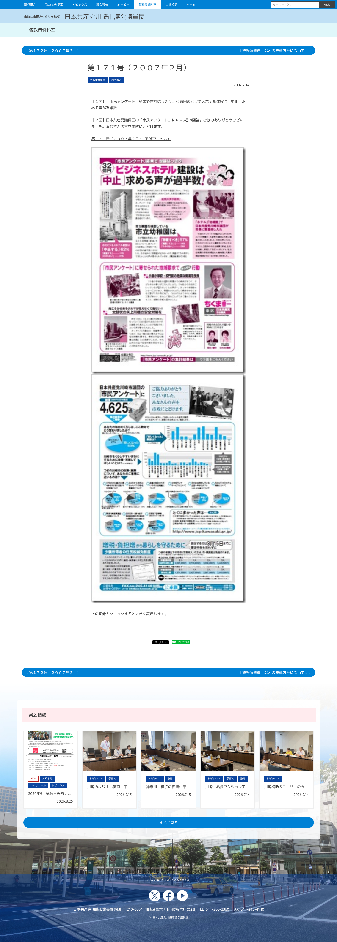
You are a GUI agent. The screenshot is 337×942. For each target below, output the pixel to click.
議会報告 (102, 4)
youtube (182, 895)
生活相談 (171, 4)
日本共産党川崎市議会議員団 (104, 16)
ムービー (123, 4)
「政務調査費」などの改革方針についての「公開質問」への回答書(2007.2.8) (277, 50)
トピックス (79, 4)
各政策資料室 (147, 4)
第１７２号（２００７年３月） (54, 50)
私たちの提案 (54, 4)
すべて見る (168, 822)
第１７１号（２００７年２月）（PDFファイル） (131, 138)
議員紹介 (30, 4)
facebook (168, 895)
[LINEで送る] (181, 643)
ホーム (191, 4)
